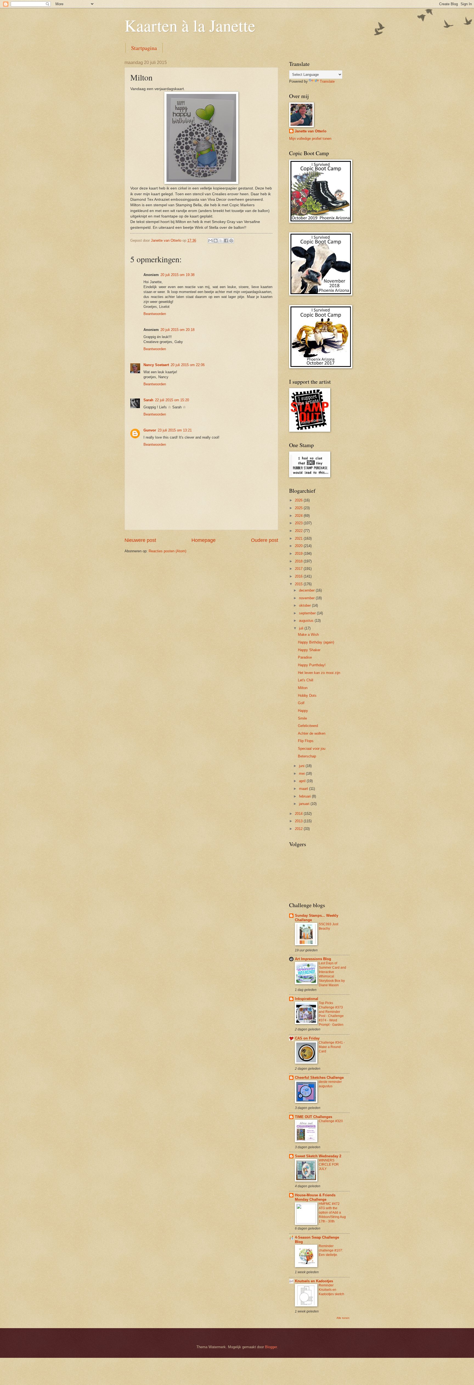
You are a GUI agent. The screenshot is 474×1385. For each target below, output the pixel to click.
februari (305, 796)
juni (302, 766)
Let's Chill (305, 680)
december (307, 590)
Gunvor (149, 430)
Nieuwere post (140, 540)
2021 (299, 538)
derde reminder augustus (330, 1084)
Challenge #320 (331, 1121)
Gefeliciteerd (308, 726)
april (303, 781)
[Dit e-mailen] (210, 240)
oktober (305, 605)
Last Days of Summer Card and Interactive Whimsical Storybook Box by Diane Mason (332, 974)
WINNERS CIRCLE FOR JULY (329, 1164)
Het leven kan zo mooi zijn (319, 673)
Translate (327, 81)
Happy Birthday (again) (316, 642)
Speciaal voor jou (311, 748)
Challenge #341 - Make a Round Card (332, 1047)
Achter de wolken (311, 733)
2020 (299, 546)
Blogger (271, 1347)
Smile (302, 718)
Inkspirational (306, 999)
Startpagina (144, 48)
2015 (299, 584)
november (307, 598)
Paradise (305, 657)
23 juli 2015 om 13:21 (175, 430)
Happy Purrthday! (312, 665)
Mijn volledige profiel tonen (310, 138)
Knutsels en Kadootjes (314, 1281)
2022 (299, 531)
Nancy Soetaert (156, 365)
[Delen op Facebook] (226, 240)
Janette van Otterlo (310, 131)
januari (305, 804)
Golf (301, 703)
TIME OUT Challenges (313, 1117)
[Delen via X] (221, 240)
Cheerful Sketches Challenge (319, 1077)
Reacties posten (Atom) (167, 551)
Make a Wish (308, 634)
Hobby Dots (307, 695)
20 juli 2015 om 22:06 (188, 365)
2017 (299, 569)
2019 (299, 553)
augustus (307, 620)
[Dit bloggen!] (215, 240)
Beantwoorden (154, 314)
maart (304, 789)
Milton (302, 688)
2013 (299, 821)
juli (301, 628)
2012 (299, 829)
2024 (299, 516)
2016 (299, 576)
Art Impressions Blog (313, 959)
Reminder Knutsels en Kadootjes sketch (331, 1289)
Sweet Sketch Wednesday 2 (318, 1156)
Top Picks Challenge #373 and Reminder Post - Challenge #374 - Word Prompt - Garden (331, 1014)
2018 (299, 561)
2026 (299, 500)
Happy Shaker (309, 650)
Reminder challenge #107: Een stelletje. (331, 1250)
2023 (299, 523)
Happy (303, 711)
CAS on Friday (307, 1038)
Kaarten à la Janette (190, 25)
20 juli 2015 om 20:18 (177, 330)
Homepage (203, 540)
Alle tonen (343, 1317)
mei (302, 773)
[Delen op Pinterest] (231, 240)
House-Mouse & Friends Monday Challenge (315, 1197)
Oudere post (264, 540)
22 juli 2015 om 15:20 (172, 400)
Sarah (148, 400)
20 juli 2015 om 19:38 (177, 275)
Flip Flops (306, 741)
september (308, 613)
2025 (299, 508)
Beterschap (307, 756)
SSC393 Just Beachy (328, 926)
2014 (299, 814)
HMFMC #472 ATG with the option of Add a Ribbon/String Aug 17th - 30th (332, 1212)
